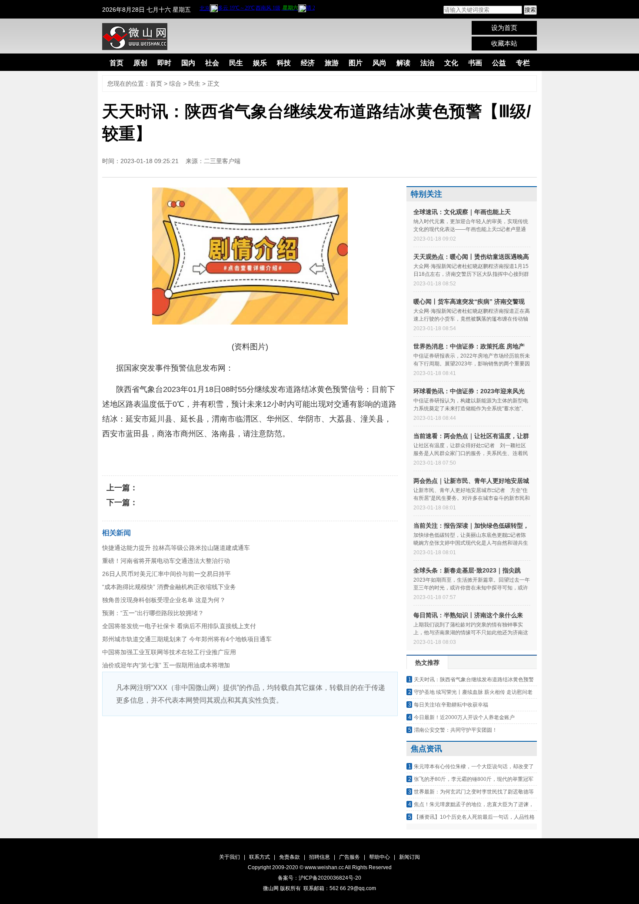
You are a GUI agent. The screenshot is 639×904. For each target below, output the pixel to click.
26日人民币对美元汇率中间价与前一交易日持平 (166, 573)
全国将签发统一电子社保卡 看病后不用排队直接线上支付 (179, 626)
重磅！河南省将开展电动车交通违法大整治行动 (166, 560)
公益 (499, 63)
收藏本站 (504, 43)
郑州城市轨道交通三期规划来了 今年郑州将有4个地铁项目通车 (187, 639)
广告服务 (349, 857)
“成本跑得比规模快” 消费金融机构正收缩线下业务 (169, 586)
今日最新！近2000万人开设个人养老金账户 (464, 717)
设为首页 (504, 27)
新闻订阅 (409, 857)
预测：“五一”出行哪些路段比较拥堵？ (153, 612)
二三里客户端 (222, 160)
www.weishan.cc (325, 867)
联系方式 (259, 857)
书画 (475, 63)
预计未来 (165, 455)
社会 (212, 63)
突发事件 (232, 455)
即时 (164, 63)
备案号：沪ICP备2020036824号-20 (319, 878)
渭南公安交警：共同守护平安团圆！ (455, 730)
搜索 (530, 10)
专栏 (523, 63)
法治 (427, 63)
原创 (140, 63)
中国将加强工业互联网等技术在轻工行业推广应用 (169, 652)
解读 (403, 63)
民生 (236, 63)
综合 (175, 83)
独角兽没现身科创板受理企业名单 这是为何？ (164, 599)
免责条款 (289, 857)
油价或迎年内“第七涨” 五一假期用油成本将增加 (166, 665)
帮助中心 (379, 857)
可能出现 (198, 455)
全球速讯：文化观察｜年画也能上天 (462, 211)
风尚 (379, 63)
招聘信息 (319, 857)
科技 (284, 63)
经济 (308, 63)
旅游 (332, 63)
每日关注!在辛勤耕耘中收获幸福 (451, 705)
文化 (451, 63)
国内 (188, 63)
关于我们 (229, 857)
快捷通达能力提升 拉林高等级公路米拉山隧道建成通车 (176, 547)
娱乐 (260, 63)
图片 (356, 63)
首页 (116, 63)
